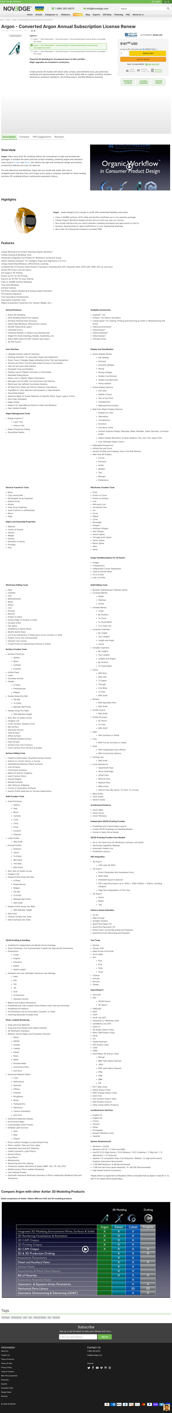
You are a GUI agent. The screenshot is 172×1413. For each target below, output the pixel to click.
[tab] (9, 137)
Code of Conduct (7, 1372)
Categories (50, 14)
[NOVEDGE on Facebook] (93, 1368)
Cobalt (17, 162)
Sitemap (90, 1363)
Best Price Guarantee (9, 1376)
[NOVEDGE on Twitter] (89, 1368)
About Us (137, 14)
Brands (39, 14)
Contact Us (5, 1355)
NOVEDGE (11, 1404)
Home (30, 14)
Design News (6, 1392)
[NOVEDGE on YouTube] (97, 1368)
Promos (77, 14)
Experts (96, 14)
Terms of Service (7, 1359)
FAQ (128, 14)
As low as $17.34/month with (131, 49)
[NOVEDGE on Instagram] (110, 1368)
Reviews (4, 1396)
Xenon (27, 162)
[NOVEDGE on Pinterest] (105, 1368)
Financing (118, 14)
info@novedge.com (97, 8)
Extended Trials (7, 1388)
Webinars (65, 14)
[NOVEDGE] (18, 8)
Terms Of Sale (6, 1363)
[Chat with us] (166, 1407)
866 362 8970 (153, 64)
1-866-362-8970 (64, 8)
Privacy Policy (6, 1367)
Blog (88, 14)
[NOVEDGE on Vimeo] (101, 1368)
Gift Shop (107, 14)
